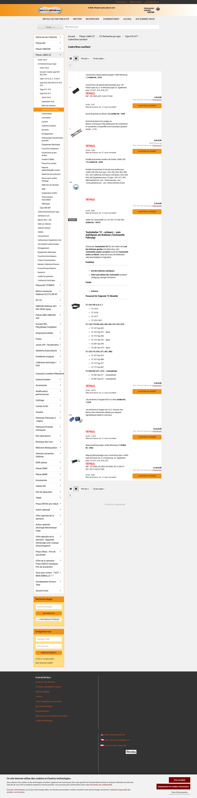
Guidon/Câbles (48, 159)
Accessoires (41, 385)
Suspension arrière (49, 193)
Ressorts (41, 272)
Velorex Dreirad (44, 228)
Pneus (39, 339)
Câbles (40, 232)
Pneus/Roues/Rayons (47, 268)
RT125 (39, 300)
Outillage (40, 400)
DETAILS (90, 93)
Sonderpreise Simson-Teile (46, 583)
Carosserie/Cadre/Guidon (48, 244)
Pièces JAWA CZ (43, 55)
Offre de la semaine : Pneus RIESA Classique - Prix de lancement (47, 563)
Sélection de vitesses (50, 185)
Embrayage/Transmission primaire (52, 139)
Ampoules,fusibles (44, 333)
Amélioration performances (42, 393)
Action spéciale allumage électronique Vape (46, 527)
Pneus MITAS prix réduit (47, 504)
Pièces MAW (41, 474)
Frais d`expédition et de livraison (49, 701)
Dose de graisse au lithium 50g (98, 114)
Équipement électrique (51, 144)
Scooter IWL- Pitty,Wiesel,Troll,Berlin (46, 325)
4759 (94, 129)
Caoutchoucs (43, 236)
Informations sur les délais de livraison (51, 716)
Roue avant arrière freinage (49, 179)
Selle (43, 189)
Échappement (47, 134)
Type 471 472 (45, 89)
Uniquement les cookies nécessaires (173, 786)
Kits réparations (43, 436)
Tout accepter (179, 780)
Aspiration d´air (48, 101)
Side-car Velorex (44, 224)
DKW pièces (41, 462)
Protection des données (45, 682)
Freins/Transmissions (47, 260)
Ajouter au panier (147, 106)
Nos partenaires (42, 711)
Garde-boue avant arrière (49, 154)
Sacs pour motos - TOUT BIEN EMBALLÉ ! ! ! (47, 574)
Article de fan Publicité (55, 19)
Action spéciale (43, 509)
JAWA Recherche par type (48, 212)
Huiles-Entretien (43, 379)
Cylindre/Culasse (49, 126)
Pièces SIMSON (43, 49)
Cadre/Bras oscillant (50, 110)
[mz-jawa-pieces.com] (50, 10)
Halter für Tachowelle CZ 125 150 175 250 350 (105, 220)
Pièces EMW (41, 468)
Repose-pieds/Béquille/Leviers (51, 168)
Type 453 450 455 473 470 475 (51, 84)
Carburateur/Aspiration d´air (49, 240)
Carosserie (46, 118)
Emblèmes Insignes (45, 356)
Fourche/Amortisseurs (47, 256)
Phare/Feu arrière (49, 163)
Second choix (42, 590)
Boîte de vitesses (48, 105)
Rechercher (122, 2)
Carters (45, 122)
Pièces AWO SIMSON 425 (45, 316)
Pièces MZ (41, 43)
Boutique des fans (44, 442)
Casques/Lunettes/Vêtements (50, 373)
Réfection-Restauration (46, 447)
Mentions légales (42, 692)
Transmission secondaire (47, 198)
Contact (39, 696)
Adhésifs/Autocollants (46, 350)
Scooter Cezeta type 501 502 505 (50, 73)
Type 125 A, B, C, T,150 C (50, 79)
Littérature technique (46, 280)
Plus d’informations (180, 792)
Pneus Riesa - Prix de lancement (45, 553)
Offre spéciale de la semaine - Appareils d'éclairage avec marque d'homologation (47, 541)
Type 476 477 (45, 93)
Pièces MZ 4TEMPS (45, 285)
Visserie (39, 412)
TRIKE (38, 498)
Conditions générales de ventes (48, 687)
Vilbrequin (46, 204)
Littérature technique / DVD (46, 364)
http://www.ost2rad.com (114, 735)
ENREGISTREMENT (49, 653)
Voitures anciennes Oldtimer (45, 455)
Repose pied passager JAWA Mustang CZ (103, 445)
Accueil (127, 19)
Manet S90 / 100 (44, 220)
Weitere (77, 19)
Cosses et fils (42, 406)
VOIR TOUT (42, 60)
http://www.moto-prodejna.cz (116, 740)
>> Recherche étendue (49, 619)
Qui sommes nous (145, 19)
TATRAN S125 (43, 216)
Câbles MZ (41, 486)
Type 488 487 (45, 208)
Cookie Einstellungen (44, 720)
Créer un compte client (45, 659)
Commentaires (111, 19)
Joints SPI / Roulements (47, 345)
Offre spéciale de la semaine (45, 517)
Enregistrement (153, 2)
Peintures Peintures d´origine (46, 419)
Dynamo (45, 130)
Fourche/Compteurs (50, 149)
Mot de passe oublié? (44, 663)
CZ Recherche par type (47, 64)
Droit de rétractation (44, 706)
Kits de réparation (44, 492)
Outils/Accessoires (45, 276)
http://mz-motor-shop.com (115, 745)
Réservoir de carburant (51, 174)
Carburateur (47, 114)
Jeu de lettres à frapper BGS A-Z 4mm (101, 399)
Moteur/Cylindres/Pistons (48, 264)
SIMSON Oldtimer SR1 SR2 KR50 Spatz (46, 308)
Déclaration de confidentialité (101, 785)
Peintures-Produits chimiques (44, 428)
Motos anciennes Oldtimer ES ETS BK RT (46, 293)
